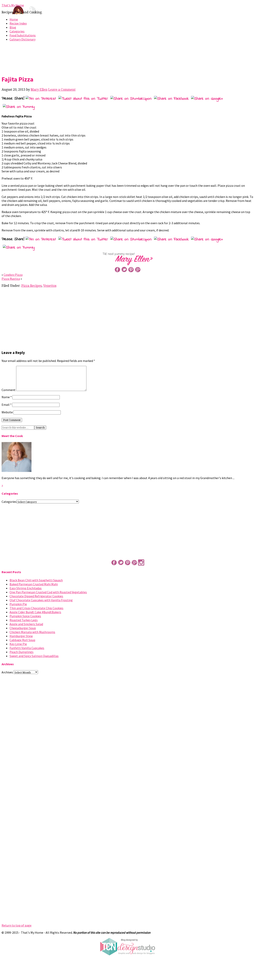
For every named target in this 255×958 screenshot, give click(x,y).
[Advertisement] (127, 57)
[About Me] (16, 471)
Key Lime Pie (18, 644)
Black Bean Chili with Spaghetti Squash (36, 580)
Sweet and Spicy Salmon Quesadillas (34, 656)
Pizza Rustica (11, 279)
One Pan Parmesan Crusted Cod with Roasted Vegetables (48, 592)
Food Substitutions (23, 35)
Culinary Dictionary (22, 39)
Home (14, 19)
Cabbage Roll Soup (22, 640)
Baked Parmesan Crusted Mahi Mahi (34, 584)
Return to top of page (16, 925)
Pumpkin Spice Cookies (25, 616)
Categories (17, 31)
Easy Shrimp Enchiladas (26, 588)
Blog (13, 27)
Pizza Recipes (31, 286)
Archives (7, 672)
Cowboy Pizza (13, 275)
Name (7, 397)
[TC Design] (127, 954)
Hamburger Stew (21, 636)
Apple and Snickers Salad (26, 624)
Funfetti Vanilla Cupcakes (27, 648)
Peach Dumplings (21, 652)
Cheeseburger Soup (23, 628)
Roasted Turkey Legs (24, 620)
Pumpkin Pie (18, 604)
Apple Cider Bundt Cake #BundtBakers (35, 612)
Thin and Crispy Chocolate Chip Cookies (36, 608)
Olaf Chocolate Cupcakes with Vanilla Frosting (41, 600)
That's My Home (13, 5)
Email (7, 405)
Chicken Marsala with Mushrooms (32, 632)
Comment (9, 390)
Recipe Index (18, 23)
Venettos (49, 286)
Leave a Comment (62, 89)
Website (7, 412)
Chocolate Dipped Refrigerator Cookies (36, 596)
